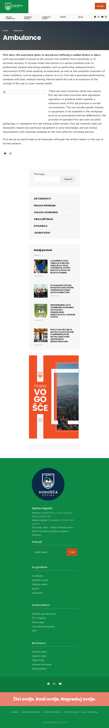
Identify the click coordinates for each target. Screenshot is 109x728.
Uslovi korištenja (90, 712)
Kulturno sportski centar (44, 613)
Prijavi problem (44, 205)
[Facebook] (5, 154)
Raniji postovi (43, 250)
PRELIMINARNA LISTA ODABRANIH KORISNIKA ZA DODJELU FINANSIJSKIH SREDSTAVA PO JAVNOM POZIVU (62, 311)
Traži (72, 552)
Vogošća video (39, 656)
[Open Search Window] (105, 16)
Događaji (40, 226)
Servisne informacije (42, 664)
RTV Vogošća (39, 618)
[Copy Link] (11, 154)
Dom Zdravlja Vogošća (43, 626)
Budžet (63, 17)
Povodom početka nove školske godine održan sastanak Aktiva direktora (62, 289)
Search (68, 179)
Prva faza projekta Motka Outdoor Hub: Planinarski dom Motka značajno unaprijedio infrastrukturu (62, 335)
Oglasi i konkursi (46, 212)
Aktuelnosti (42, 198)
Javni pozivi (42, 232)
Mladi (80, 17)
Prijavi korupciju (10, 18)
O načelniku (37, 575)
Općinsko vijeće (46, 18)
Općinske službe (40, 580)
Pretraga (39, 174)
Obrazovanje (38, 622)
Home (5, 30)
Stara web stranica (31, 712)
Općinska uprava (28, 18)
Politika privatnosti (52, 712)
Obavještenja (43, 219)
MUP (34, 630)
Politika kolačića (71, 712)
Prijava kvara (38, 660)
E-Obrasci (14, 712)
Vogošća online (39, 651)
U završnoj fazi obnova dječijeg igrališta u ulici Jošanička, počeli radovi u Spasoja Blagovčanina (60, 266)
